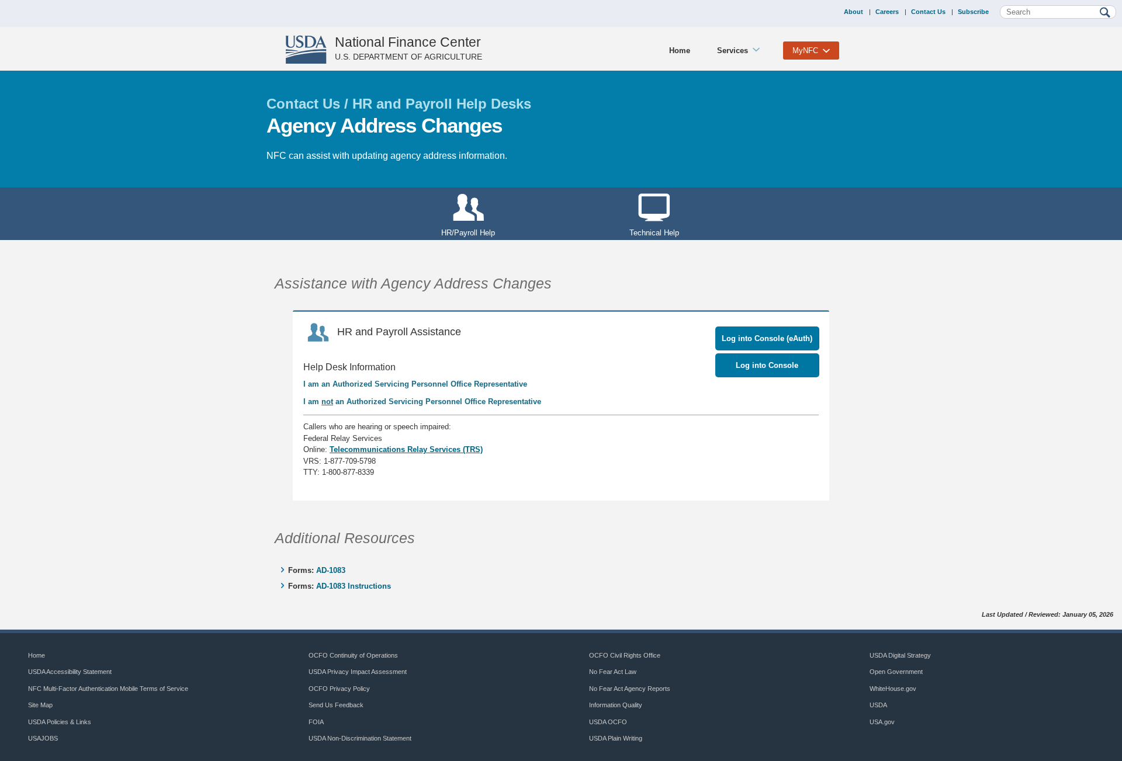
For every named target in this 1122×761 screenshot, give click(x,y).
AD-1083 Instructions (353, 586)
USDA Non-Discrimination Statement (360, 738)
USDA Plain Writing (615, 738)
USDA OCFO (608, 721)
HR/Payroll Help (468, 232)
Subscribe (973, 11)
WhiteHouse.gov (893, 688)
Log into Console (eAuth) (767, 338)
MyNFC (805, 50)
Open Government (896, 671)
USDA (878, 704)
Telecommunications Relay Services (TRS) (406, 449)
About (853, 11)
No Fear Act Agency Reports (629, 688)
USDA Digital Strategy (900, 655)
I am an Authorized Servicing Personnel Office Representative (415, 384)
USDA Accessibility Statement (70, 671)
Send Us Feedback (336, 704)
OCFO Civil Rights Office (624, 655)
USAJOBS (43, 738)
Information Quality (615, 704)
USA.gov (882, 721)
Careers (887, 11)
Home (679, 50)
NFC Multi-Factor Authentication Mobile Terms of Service (108, 688)
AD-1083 (330, 570)
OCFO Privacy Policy (339, 688)
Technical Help (654, 232)
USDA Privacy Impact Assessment (358, 671)
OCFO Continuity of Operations (353, 655)
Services (732, 50)
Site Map (40, 704)
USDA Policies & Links (59, 721)
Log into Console (767, 365)
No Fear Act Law (612, 671)
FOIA (316, 721)
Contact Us (928, 11)
